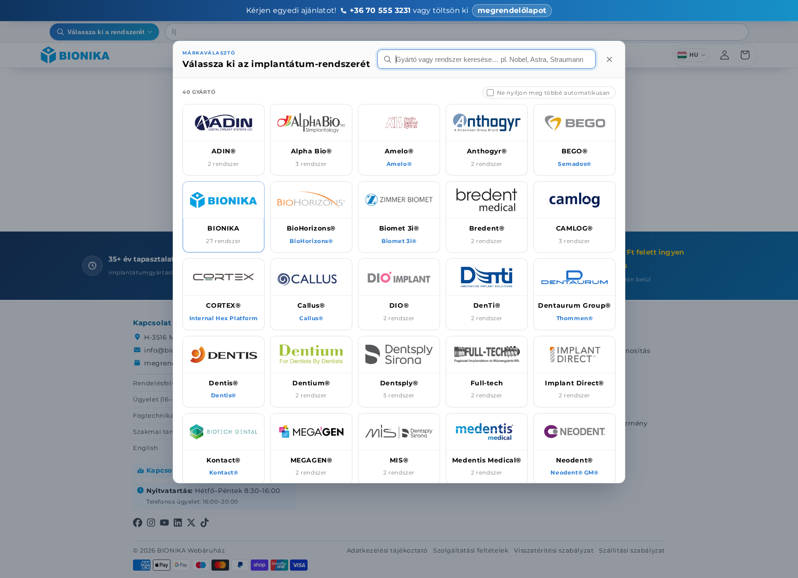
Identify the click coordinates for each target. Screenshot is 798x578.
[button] (223, 140)
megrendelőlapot (512, 10)
